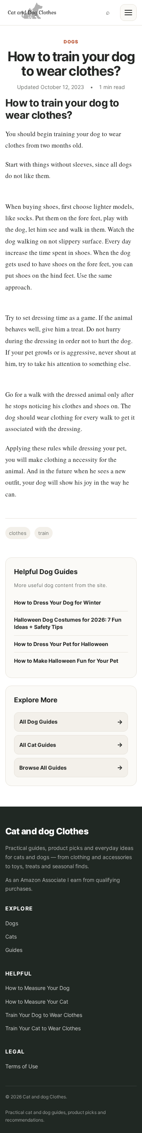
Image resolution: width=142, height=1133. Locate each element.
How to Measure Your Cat (36, 1001)
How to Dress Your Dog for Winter (57, 602)
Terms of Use (21, 1066)
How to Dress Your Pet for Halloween (61, 644)
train (43, 533)
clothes (18, 533)
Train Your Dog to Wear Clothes (43, 1015)
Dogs (71, 42)
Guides (13, 950)
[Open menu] (128, 12)
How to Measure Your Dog (37, 988)
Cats (11, 936)
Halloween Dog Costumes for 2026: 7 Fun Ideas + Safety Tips (68, 623)
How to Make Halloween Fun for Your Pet (66, 660)
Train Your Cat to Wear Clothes (43, 1028)
